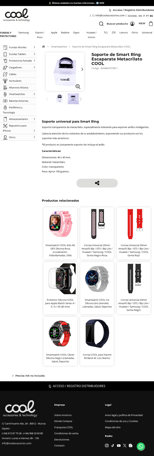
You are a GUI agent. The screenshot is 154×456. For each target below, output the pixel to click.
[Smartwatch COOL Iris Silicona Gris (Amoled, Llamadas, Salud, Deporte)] (97, 278)
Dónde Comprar (63, 421)
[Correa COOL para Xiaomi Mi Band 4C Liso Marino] (97, 333)
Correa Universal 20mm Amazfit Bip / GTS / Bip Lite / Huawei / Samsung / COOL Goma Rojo (133, 250)
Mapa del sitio (113, 427)
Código (95, 68)
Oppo (76, 32)
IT (144, 15)
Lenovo (123, 32)
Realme (65, 32)
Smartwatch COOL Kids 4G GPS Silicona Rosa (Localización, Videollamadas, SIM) (60, 250)
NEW (102, 3)
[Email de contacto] (109, 15)
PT (147, 15)
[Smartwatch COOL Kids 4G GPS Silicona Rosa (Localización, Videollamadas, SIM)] (60, 224)
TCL (106, 32)
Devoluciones (61, 439)
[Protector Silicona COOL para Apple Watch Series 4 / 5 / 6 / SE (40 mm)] (60, 278)
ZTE (114, 32)
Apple (54, 32)
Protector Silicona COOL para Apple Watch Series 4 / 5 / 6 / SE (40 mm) (60, 303)
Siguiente (81, 99)
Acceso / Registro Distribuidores (78, 386)
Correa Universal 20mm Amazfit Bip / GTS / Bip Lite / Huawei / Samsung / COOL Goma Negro (133, 305)
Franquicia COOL (63, 427)
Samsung (23, 32)
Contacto (59, 445)
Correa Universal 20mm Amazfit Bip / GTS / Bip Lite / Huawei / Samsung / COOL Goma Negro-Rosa (97, 250)
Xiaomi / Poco (39, 35)
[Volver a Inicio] (43, 46)
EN (140, 15)
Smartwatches (59, 46)
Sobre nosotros (63, 415)
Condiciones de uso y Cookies (121, 421)
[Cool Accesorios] (16, 15)
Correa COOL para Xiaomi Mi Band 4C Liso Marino (97, 356)
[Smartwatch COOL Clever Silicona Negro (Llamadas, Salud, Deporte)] (60, 333)
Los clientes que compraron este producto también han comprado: (48, 99)
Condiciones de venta (66, 433)
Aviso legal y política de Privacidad (124, 415)
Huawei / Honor (92, 35)
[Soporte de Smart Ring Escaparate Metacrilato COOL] (59, 99)
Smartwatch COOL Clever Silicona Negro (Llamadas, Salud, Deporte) (60, 358)
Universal (147, 32)
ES (151, 15)
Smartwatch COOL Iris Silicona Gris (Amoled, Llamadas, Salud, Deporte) (97, 303)
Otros (135, 32)
